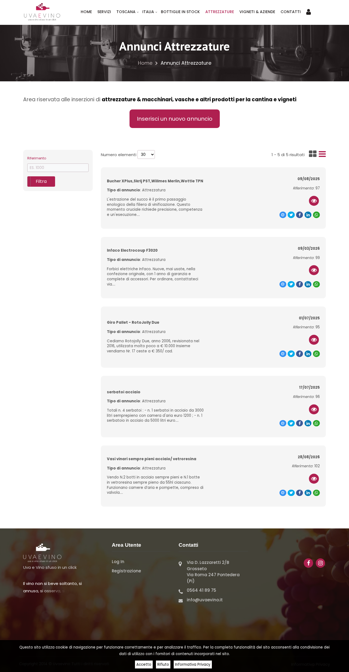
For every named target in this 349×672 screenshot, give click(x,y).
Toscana (126, 11)
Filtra (41, 181)
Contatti (291, 11)
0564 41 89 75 (201, 590)
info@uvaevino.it (205, 600)
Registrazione (126, 571)
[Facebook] (309, 563)
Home (86, 11)
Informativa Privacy (192, 664)
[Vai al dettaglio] (314, 201)
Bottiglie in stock (180, 11)
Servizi (104, 11)
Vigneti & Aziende (257, 11)
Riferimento (36, 158)
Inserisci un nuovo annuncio (174, 119)
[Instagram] (320, 563)
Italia (148, 11)
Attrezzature (219, 11)
